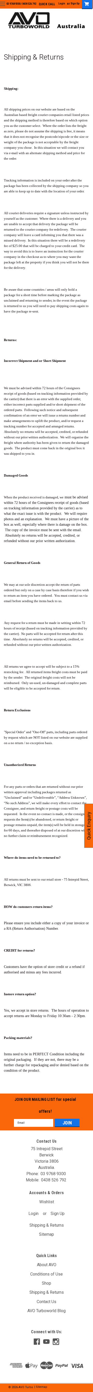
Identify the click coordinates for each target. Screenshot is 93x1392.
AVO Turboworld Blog (46, 1310)
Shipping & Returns (46, 1225)
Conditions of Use (46, 1274)
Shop (46, 1283)
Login (61, 3)
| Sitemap (40, 1387)
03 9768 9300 (13, 3)
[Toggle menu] (3, 3)
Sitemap (46, 1234)
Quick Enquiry (88, 826)
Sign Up (75, 3)
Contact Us (46, 1301)
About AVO (46, 1264)
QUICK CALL (47, 4)
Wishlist (46, 1201)
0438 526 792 (29, 3)
